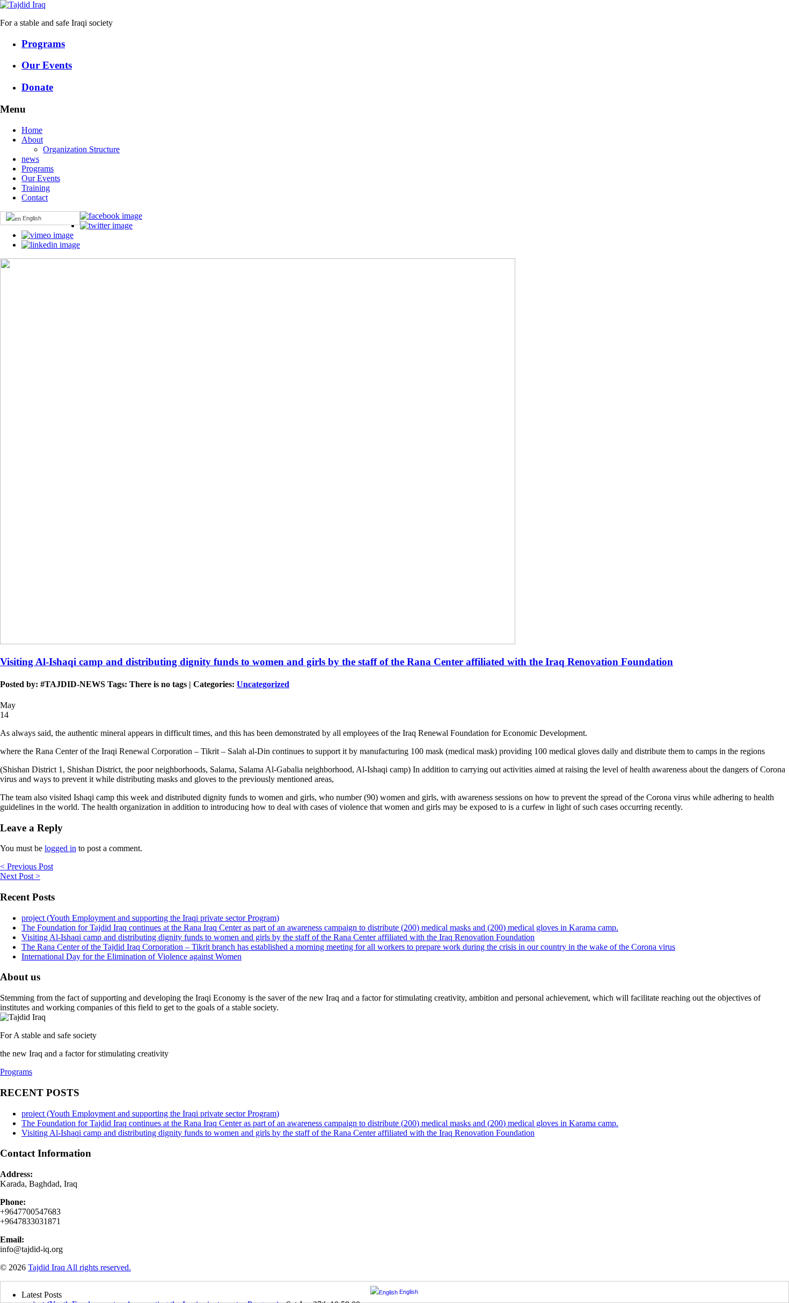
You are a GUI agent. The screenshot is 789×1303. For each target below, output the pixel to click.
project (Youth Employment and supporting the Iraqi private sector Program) (150, 917)
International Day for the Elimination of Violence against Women (131, 956)
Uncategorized (263, 684)
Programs (37, 168)
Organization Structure (81, 149)
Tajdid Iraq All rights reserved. (79, 1267)
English (31, 218)
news (30, 158)
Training (35, 187)
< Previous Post (26, 866)
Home (31, 130)
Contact (34, 197)
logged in (60, 848)
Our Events (40, 178)
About (32, 139)
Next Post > (20, 876)
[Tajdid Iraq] (23, 4)
